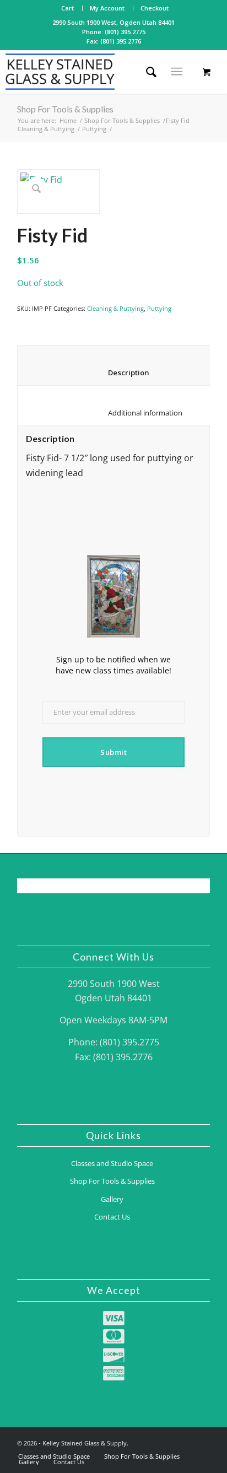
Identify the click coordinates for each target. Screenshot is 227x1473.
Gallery (112, 1199)
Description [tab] (121, 372)
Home (68, 120)
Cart (67, 8)
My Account (107, 8)
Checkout (154, 8)
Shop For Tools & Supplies (65, 109)
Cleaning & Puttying (46, 129)
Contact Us (112, 1217)
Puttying (94, 129)
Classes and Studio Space (112, 1163)
